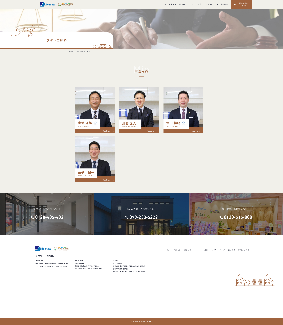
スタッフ (191, 4)
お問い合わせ (243, 249)
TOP (164, 4)
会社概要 (224, 4)
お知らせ (182, 4)
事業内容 (172, 4)
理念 (199, 4)
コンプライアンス (211, 4)
